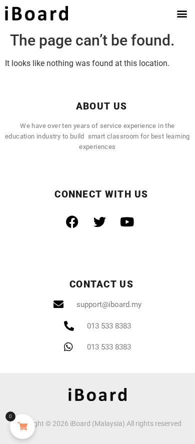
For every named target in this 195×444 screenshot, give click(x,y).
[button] (182, 13)
